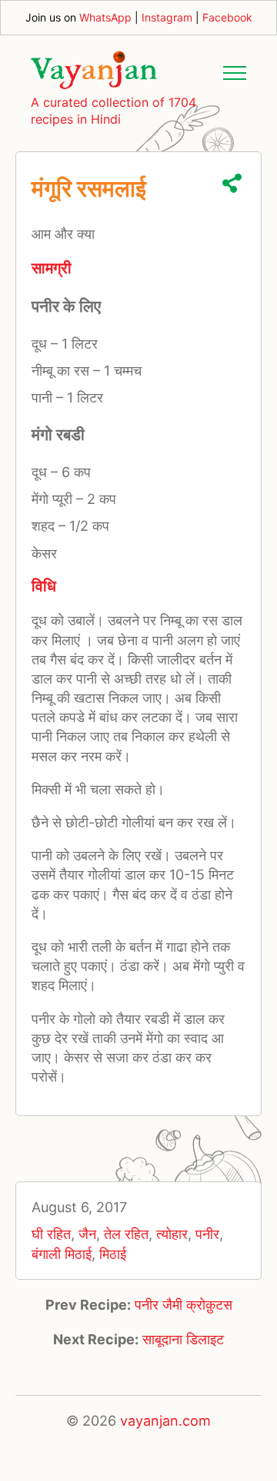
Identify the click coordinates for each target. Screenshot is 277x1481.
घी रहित (51, 1234)
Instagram (167, 17)
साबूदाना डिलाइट (183, 1339)
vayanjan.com (165, 1421)
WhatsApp (105, 17)
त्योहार (172, 1234)
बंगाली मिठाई (62, 1254)
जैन (87, 1234)
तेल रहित (126, 1234)
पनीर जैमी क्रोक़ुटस (183, 1305)
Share (232, 183)
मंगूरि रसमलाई (89, 188)
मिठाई (112, 1254)
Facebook (227, 17)
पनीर (207, 1234)
